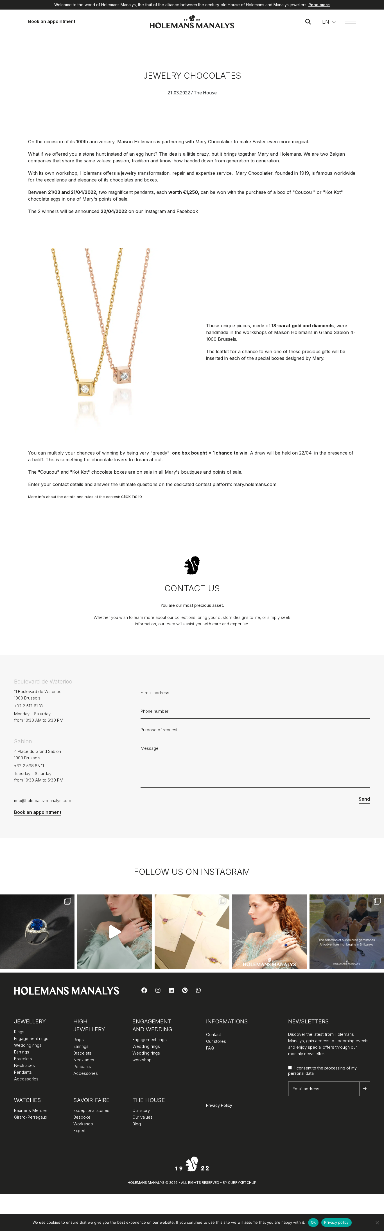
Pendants (23, 1072)
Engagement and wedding (152, 1025)
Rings (19, 1031)
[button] (329, 22)
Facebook (187, 211)
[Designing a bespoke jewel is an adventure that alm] (192, 931)
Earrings (21, 1052)
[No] (377, 1222)
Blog (136, 1123)
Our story (141, 1110)
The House (148, 1100)
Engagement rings (31, 1038)
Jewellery (30, 1021)
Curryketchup (242, 1182)
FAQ (210, 1048)
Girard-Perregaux (30, 1117)
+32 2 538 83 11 (29, 765)
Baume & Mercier (30, 1110)
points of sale (227, 472)
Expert (79, 1130)
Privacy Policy (219, 1105)
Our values (142, 1117)
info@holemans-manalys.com (42, 800)
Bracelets (23, 1058)
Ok (313, 1222)
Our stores (216, 1041)
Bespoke (82, 1117)
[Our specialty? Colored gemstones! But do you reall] (347, 931)
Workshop (83, 1123)
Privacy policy (336, 1222)
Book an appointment (51, 21)
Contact (213, 1034)
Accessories (26, 1079)
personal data (301, 1073)
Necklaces (24, 1065)
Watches (27, 1100)
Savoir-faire (91, 1100)
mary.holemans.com (254, 484)
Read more (319, 4)
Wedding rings (28, 1045)
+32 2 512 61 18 (28, 705)
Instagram (155, 211)
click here (131, 496)
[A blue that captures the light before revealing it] (37, 931)
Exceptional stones (91, 1110)
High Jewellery (89, 1025)
